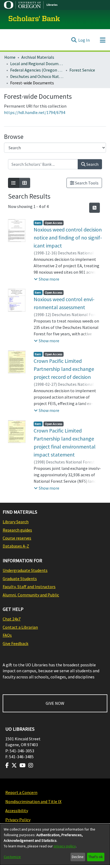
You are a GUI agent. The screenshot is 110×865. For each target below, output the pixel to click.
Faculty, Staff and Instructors (29, 586)
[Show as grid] (24, 183)
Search (92, 164)
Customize (12, 856)
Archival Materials (37, 57)
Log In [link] (84, 40)
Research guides (17, 530)
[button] (47, 279)
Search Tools (86, 183)
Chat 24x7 (12, 619)
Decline (78, 856)
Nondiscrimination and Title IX (33, 801)
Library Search (16, 521)
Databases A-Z (16, 546)
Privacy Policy (17, 819)
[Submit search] (73, 40)
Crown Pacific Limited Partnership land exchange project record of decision (64, 368)
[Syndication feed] (94, 208)
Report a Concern (21, 792)
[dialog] (55, 844)
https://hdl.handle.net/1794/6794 (34, 112)
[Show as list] (13, 183)
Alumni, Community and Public (31, 594)
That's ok (95, 856)
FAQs (7, 635)
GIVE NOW (55, 703)
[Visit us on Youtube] (22, 765)
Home (9, 57)
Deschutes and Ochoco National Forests (37, 76)
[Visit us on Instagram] (30, 765)
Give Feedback (15, 643)
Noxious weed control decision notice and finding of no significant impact (68, 237)
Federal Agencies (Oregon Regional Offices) (37, 70)
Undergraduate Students (25, 570)
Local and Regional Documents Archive (37, 63)
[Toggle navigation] (102, 40)
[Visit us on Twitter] (14, 765)
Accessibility (16, 810)
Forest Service (82, 70)
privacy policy (65, 846)
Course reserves (17, 538)
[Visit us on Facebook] (7, 765)
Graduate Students (20, 578)
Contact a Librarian (20, 627)
